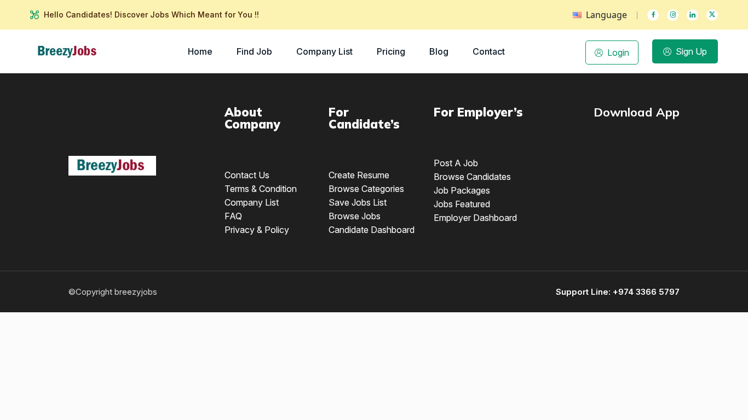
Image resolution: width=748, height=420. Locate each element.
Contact (489, 51)
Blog (438, 51)
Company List (324, 51)
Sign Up (691, 51)
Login (618, 52)
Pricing (391, 51)
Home (200, 51)
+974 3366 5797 (646, 292)
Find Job (254, 51)
